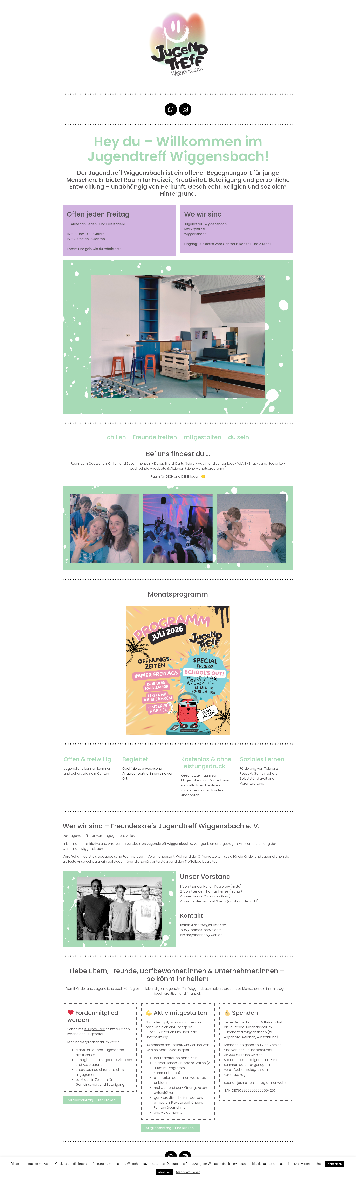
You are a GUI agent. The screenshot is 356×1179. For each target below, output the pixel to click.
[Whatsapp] (171, 109)
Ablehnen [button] (164, 1172)
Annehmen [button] (335, 1163)
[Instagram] (185, 109)
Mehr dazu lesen (188, 1172)
